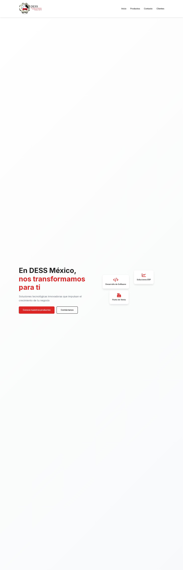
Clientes (160, 8)
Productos (135, 8)
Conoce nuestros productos (37, 310)
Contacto (148, 8)
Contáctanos (67, 310)
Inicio (123, 8)
